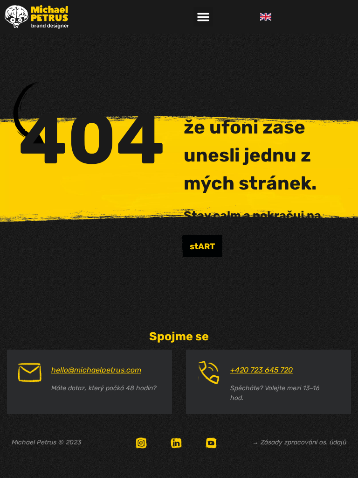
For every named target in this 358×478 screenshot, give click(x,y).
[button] (203, 17)
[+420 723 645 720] (208, 372)
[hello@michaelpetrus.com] (29, 372)
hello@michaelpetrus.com (96, 370)
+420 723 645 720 (261, 370)
